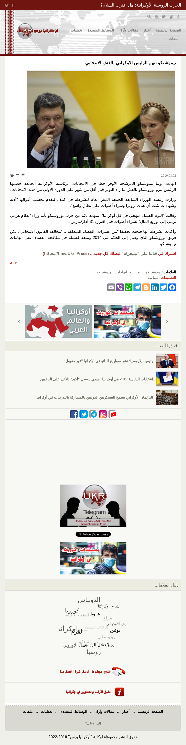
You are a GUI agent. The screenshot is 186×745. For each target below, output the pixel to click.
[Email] (111, 287)
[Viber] (120, 287)
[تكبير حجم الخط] (22, 174)
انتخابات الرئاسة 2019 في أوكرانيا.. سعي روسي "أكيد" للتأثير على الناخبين (96, 379)
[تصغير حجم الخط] (18, 174)
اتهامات (121, 272)
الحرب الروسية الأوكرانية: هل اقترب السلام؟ (140, 5)
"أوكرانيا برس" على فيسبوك (178, 17)
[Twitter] (163, 287)
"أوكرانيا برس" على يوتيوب (156, 17)
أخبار (147, 30)
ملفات (173, 39)
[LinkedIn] (155, 287)
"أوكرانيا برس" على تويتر (164, 17)
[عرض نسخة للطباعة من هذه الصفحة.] (12, 175)
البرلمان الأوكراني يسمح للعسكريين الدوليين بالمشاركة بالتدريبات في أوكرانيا (95, 397)
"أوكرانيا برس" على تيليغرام (171, 17)
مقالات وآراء (128, 30)
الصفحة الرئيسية (168, 30)
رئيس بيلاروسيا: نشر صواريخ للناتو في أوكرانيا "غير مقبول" (108, 361)
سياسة (153, 277)
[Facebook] (172, 287)
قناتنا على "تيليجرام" (139, 253)
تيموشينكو (153, 272)
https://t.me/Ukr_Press (65, 253)
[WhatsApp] (128, 287)
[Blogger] (146, 287)
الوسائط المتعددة (100, 30)
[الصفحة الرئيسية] (37, 31)
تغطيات (76, 30)
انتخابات (136, 272)
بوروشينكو (104, 272)
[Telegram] (137, 287)
